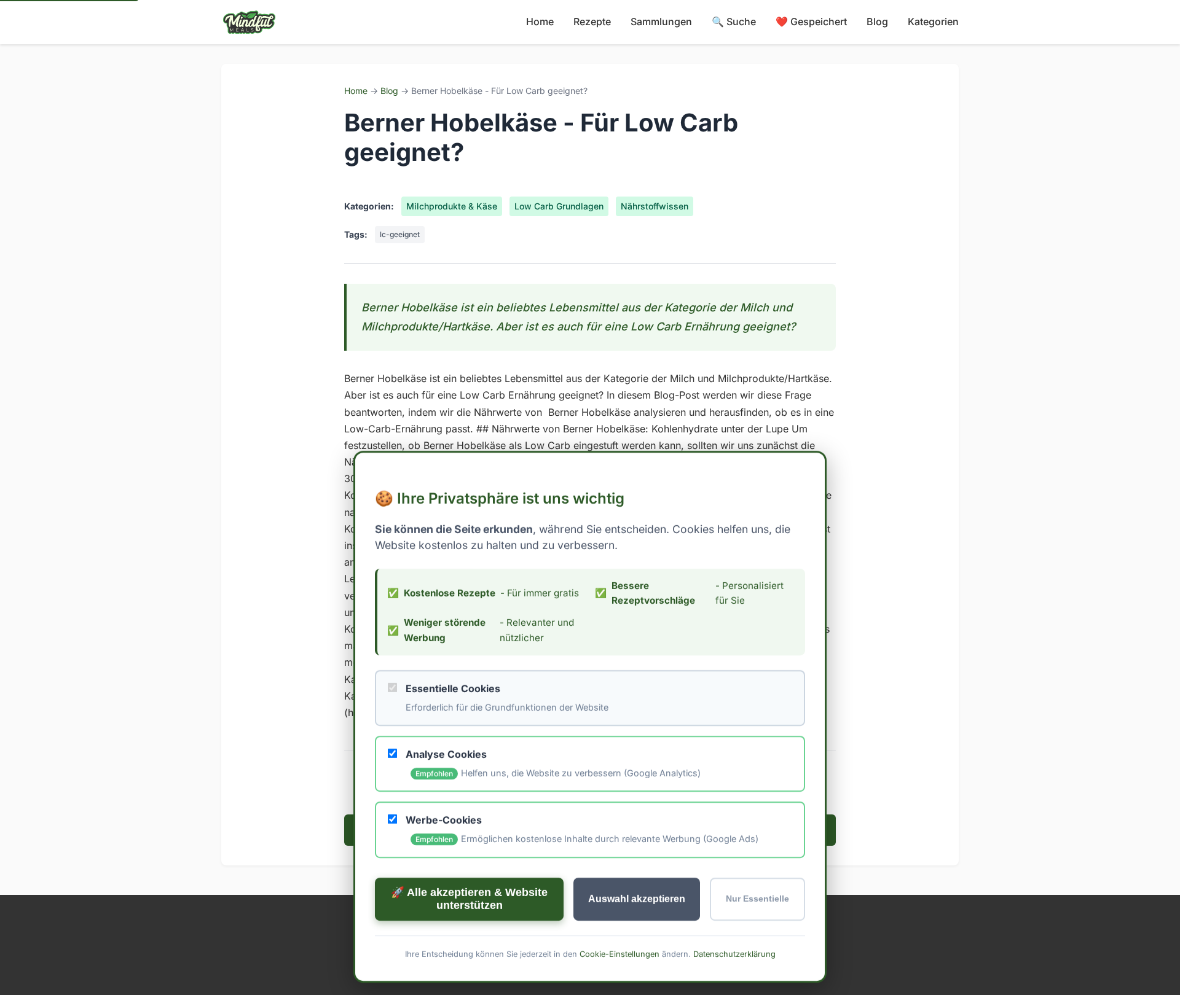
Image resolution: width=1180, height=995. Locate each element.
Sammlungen (661, 21)
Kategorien (933, 21)
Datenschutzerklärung (734, 953)
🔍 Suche (734, 21)
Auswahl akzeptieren (636, 898)
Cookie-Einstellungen (619, 953)
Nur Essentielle (757, 898)
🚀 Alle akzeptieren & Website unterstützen (469, 898)
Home (540, 21)
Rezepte (592, 21)
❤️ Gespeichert (811, 21)
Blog (877, 21)
